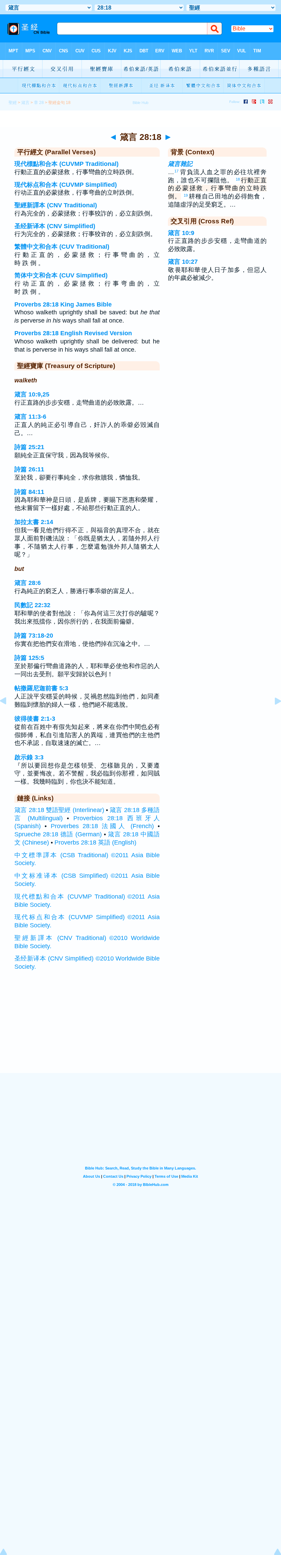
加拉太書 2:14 (33, 522)
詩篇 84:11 (29, 491)
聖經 (13, 102)
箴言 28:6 (27, 582)
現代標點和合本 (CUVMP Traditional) (66, 163)
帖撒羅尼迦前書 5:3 (41, 688)
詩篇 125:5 (29, 657)
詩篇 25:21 (29, 447)
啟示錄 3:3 (29, 757)
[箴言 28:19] (272, 716)
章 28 (39, 102)
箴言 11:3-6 (30, 416)
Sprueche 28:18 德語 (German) (58, 834)
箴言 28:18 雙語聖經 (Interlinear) (59, 810)
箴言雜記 (180, 163)
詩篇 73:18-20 (33, 635)
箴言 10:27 (183, 261)
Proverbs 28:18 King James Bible (63, 304)
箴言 (25, 102)
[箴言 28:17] (8, 716)
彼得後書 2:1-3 (34, 718)
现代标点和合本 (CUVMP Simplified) (65, 184)
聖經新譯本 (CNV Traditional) (55, 205)
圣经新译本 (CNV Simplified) (54, 226)
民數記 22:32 (32, 605)
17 (176, 171)
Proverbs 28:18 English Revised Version (73, 333)
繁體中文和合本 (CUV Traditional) (61, 246)
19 (186, 195)
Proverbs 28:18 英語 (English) (95, 842)
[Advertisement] (140, 1030)
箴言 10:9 (181, 233)
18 (238, 179)
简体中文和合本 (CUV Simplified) (61, 275)
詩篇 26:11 (29, 469)
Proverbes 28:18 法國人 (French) (102, 826)
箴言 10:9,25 (31, 394)
